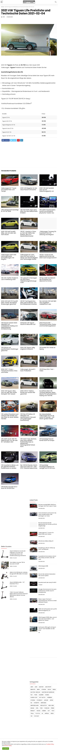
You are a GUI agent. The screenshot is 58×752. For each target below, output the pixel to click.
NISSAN (32, 708)
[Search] (55, 2)
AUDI (36, 687)
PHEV (41, 708)
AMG (32, 687)
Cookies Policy (50, 744)
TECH (53, 710)
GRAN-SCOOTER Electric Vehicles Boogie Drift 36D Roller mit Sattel (18, 573)
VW (31, 716)
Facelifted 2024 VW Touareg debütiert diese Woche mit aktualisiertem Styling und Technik (47, 393)
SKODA (38, 710)
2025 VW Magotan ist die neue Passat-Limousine (28, 189)
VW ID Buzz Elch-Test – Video (46, 370)
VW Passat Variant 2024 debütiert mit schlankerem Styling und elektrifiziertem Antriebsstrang (9, 326)
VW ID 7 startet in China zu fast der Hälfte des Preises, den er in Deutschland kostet (28, 234)
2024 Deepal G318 (43, 566)
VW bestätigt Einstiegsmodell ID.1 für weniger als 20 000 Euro (47, 466)
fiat (31, 695)
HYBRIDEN (49, 697)
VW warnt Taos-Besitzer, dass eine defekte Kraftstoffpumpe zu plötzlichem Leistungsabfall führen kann (28, 442)
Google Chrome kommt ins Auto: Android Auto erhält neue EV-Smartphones (47, 590)
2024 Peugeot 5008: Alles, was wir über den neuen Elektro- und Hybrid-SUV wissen (47, 619)
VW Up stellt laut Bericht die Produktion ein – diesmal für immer (47, 279)
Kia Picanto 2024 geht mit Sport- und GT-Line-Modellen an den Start (47, 628)
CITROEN (43, 689)
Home (2, 6)
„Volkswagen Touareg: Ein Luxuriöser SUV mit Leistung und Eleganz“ (47, 233)
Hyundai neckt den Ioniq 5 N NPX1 (47, 582)
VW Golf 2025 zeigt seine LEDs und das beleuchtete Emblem (28, 211)
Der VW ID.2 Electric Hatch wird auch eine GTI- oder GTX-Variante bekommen (28, 466)
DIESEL (54, 689)
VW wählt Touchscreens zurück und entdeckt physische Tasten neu (47, 211)
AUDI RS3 (41, 687)
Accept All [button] (5, 748)
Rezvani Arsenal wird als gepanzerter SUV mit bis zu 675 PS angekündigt (47, 524)
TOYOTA (37, 713)
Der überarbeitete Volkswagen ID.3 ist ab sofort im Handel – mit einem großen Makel (46, 416)
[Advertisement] (29, 154)
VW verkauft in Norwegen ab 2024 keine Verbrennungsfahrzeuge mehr (28, 280)
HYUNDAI (40, 584)
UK (42, 713)
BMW (38, 689)
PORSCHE (46, 708)
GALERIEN (41, 695)
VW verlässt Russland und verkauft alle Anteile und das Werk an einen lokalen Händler (10, 416)
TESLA (32, 713)
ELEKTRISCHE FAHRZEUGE (48, 692)
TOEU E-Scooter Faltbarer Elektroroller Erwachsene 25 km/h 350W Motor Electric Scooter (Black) (19, 594)
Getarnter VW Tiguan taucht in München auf (27, 323)
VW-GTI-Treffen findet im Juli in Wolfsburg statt (9, 278)
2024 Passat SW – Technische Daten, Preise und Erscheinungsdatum (47, 324)
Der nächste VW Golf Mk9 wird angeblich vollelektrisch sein (47, 302)
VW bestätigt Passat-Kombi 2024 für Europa (46, 439)
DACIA (49, 689)
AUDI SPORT (48, 687)
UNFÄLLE (47, 713)
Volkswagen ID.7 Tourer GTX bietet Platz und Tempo (8, 189)
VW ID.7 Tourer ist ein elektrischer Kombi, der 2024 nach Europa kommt (47, 256)
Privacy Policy (8, 745)
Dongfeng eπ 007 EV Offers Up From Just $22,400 (46, 548)
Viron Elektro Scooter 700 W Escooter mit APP (17, 563)
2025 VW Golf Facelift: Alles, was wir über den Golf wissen (8, 233)
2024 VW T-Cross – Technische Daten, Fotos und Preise (9, 370)
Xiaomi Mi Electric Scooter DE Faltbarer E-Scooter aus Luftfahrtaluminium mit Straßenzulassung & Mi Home (18, 553)
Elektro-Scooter (13, 558)
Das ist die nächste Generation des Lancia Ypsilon (46, 574)
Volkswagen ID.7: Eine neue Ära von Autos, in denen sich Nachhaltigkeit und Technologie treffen (29, 257)
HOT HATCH (42, 697)
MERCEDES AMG (35, 705)
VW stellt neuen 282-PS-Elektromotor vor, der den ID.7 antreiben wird (9, 440)
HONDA (47, 695)
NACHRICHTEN (41, 508)
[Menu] (2, 2)
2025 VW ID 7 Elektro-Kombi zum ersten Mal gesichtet (27, 392)
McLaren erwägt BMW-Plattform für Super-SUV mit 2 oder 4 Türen (47, 505)
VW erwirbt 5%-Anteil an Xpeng (47, 348)
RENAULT (33, 710)
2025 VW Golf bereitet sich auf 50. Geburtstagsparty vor (46, 189)
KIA (39, 632)
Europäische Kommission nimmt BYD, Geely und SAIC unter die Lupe (47, 557)
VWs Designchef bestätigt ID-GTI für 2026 (10, 210)
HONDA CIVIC (34, 697)
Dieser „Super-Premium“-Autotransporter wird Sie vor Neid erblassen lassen (47, 600)
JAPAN (51, 700)
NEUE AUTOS (43, 705)
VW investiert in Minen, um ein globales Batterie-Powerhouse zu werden (9, 466)
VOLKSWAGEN (10, 17)
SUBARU (44, 710)
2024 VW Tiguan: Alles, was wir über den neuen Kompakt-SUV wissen (9, 392)
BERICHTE (33, 689)
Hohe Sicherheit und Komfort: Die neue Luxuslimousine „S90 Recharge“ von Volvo (47, 514)
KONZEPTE (36, 703)
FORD (35, 695)
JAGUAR (46, 700)
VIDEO (52, 713)
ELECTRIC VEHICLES (35, 692)
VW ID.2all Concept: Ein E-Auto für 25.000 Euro (9, 487)
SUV (49, 710)
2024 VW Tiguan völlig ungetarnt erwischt (27, 348)
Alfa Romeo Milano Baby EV (45, 541)
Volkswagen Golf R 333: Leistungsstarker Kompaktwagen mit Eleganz (8, 257)
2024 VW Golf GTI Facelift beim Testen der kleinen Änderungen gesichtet (9, 302)
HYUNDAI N (39, 700)
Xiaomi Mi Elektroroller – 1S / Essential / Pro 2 (17, 583)
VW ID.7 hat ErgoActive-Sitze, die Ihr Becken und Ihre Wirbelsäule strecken (28, 302)
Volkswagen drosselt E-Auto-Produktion (28, 370)
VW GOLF (36, 716)
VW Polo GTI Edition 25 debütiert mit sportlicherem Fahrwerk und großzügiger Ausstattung (28, 417)
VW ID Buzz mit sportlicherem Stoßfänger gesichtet (9, 349)
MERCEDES (43, 703)
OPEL (37, 708)
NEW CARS (51, 705)
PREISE (52, 708)
